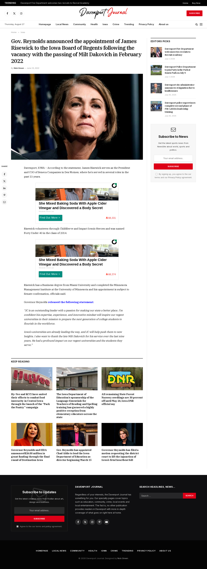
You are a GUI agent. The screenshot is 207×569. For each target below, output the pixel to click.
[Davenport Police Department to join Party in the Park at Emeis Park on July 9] (156, 70)
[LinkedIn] (4, 188)
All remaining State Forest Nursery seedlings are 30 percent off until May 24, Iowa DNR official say (122, 399)
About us (163, 24)
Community (79, 24)
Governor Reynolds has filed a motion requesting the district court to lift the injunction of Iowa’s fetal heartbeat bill (120, 454)
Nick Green (19, 68)
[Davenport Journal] (103, 13)
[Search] (196, 24)
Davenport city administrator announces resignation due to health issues (180, 87)
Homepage (45, 24)
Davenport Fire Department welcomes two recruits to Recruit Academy (179, 51)
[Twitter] (4, 181)
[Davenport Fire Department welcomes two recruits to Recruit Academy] (156, 52)
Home (185, 3)
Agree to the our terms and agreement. (40, 526)
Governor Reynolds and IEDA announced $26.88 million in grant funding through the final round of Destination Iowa (30, 454)
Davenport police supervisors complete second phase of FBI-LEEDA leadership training (180, 107)
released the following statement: (71, 302)
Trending (129, 24)
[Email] (4, 202)
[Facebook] (4, 174)
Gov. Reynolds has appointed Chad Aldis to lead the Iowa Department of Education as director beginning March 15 (74, 454)
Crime (116, 24)
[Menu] (201, 24)
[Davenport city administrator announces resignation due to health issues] (156, 88)
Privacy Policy (146, 24)
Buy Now (196, 3)
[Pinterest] (4, 195)
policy (48, 526)
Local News (62, 24)
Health (94, 24)
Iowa (105, 24)
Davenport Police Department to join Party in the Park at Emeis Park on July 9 (58, 3)
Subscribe (194, 13)
